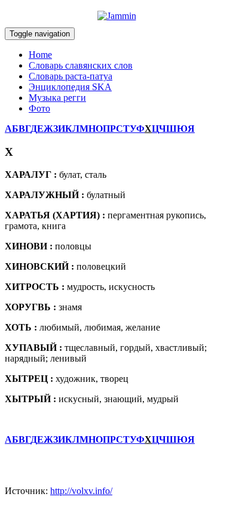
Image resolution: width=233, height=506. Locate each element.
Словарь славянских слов (81, 65)
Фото (39, 108)
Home (40, 55)
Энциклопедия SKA (70, 87)
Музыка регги (57, 97)
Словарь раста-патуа (70, 76)
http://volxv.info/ (81, 491)
